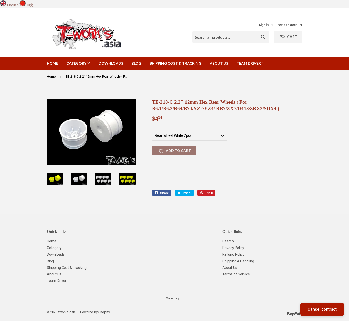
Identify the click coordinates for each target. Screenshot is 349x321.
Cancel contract (322, 309)
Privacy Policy (233, 248)
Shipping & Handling (238, 261)
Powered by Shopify (95, 312)
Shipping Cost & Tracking (175, 63)
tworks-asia (67, 312)
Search (228, 241)
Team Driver (249, 63)
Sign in (264, 25)
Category (76, 63)
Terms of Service (236, 274)
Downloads (111, 63)
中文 (30, 5)
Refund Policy (233, 254)
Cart (291, 36)
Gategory (172, 298)
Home (52, 63)
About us (219, 63)
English (13, 5)
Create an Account (288, 25)
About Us (229, 268)
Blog (136, 63)
